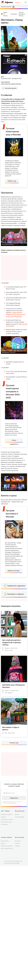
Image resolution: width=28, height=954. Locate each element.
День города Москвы (7, 848)
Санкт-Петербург (19, 817)
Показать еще (14, 743)
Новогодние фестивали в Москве (11, 84)
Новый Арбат (10, 371)
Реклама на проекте (6, 814)
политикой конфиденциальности (9, 802)
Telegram (17, 846)
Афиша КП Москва (5, 14)
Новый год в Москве (7, 846)
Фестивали (14, 14)
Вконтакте (18, 841)
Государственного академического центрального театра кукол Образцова (15, 314)
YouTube (17, 843)
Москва (17, 814)
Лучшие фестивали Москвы (22, 14)
